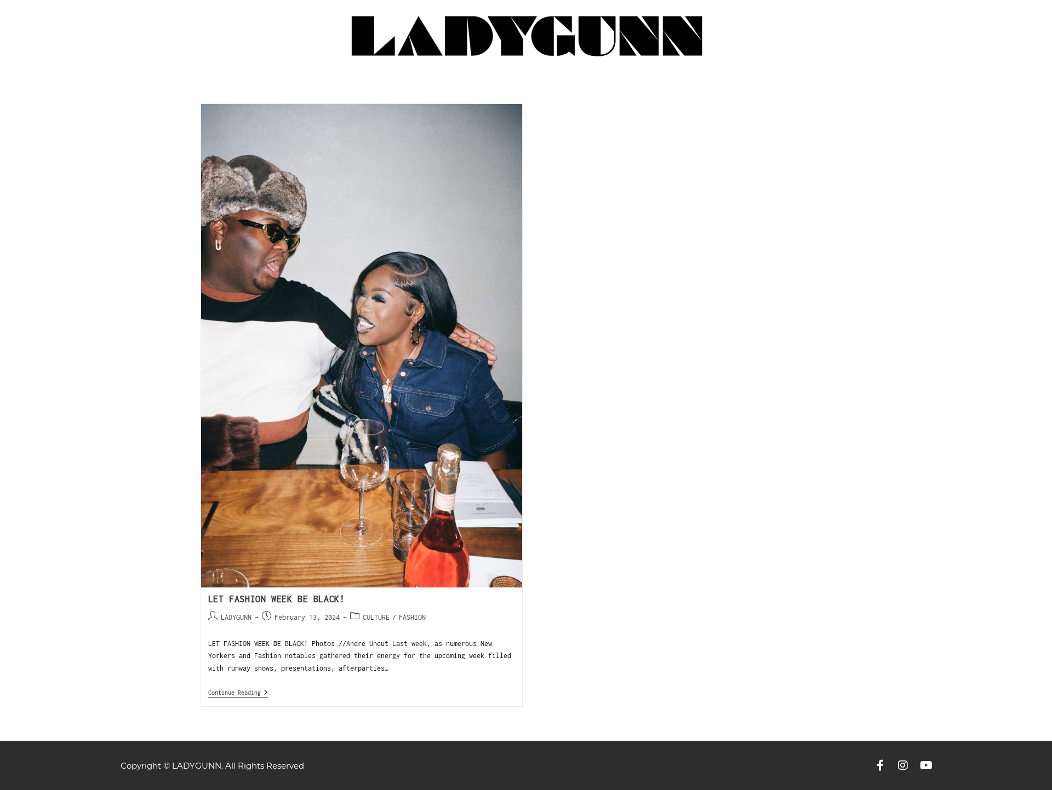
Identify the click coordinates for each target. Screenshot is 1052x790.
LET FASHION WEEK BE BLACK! (276, 599)
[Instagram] (902, 765)
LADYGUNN (236, 617)
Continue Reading (238, 692)
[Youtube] (926, 765)
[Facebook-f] (879, 765)
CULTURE (376, 617)
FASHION (412, 617)
